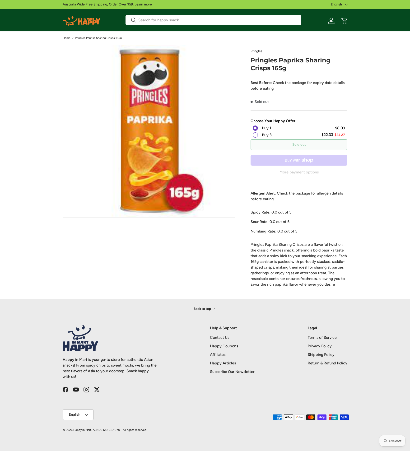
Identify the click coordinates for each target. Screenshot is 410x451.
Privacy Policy (320, 346)
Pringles (256, 51)
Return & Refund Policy (327, 363)
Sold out (299, 144)
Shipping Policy (321, 354)
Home (66, 38)
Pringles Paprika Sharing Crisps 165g (98, 38)
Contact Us (219, 337)
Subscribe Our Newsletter (232, 371)
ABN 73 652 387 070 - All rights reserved (119, 430)
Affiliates (217, 354)
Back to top (203, 309)
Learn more (143, 4)
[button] (344, 21)
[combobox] (213, 20)
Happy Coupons (224, 346)
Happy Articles (223, 363)
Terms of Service (322, 337)
